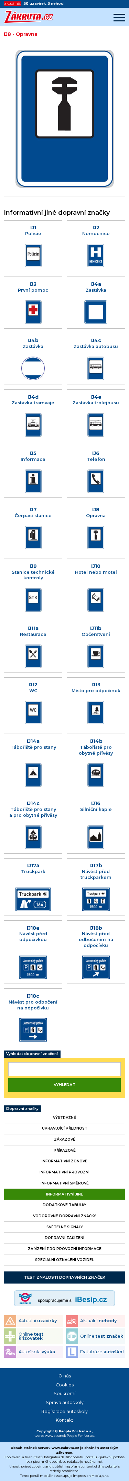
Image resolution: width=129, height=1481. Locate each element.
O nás (64, 1375)
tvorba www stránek (50, 1436)
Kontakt (64, 1420)
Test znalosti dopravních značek (64, 1277)
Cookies (65, 1384)
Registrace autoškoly (64, 1411)
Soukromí (64, 1393)
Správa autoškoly (65, 1402)
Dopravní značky (22, 1108)
